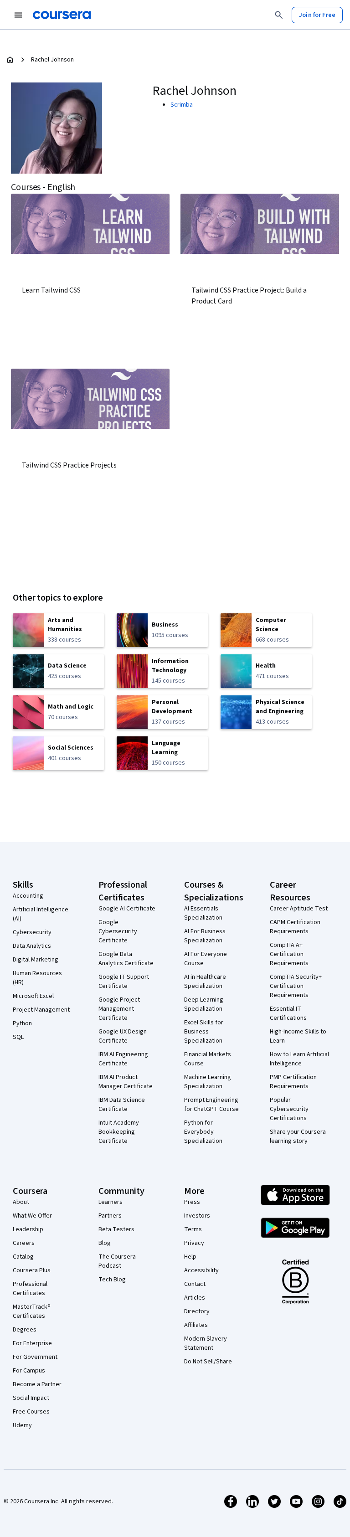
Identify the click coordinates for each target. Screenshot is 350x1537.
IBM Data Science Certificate (121, 1104)
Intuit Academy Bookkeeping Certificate (118, 1132)
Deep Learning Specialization (203, 1004)
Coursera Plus (32, 1270)
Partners (110, 1215)
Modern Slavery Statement (205, 1343)
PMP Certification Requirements (293, 1082)
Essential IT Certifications (288, 1013)
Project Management (41, 1009)
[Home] (10, 59)
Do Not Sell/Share (208, 1361)
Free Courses (31, 1411)
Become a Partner (37, 1384)
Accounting (28, 895)
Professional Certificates (30, 1289)
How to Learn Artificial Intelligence (299, 1059)
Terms (193, 1229)
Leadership (28, 1229)
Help (190, 1256)
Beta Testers (116, 1229)
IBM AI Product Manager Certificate (125, 1082)
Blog (104, 1243)
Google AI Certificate (126, 908)
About (21, 1202)
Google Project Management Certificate (119, 1009)
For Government (35, 1357)
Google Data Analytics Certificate (126, 959)
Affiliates (196, 1325)
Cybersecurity (32, 932)
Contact (195, 1284)
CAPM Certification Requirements (295, 927)
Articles (194, 1297)
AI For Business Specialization (205, 936)
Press (192, 1202)
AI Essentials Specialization (203, 913)
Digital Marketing (35, 959)
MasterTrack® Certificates (32, 1311)
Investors (197, 1215)
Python (22, 1023)
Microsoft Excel (33, 996)
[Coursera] (62, 15)
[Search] (279, 15)
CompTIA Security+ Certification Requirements (296, 986)
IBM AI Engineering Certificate (123, 1059)
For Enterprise (32, 1343)
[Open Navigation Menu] (18, 15)
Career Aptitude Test (299, 908)
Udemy (22, 1425)
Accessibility (201, 1270)
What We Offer (32, 1215)
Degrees (24, 1329)
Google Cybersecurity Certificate (117, 931)
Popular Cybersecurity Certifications (289, 1109)
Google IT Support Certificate (123, 981)
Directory (197, 1311)
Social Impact (31, 1398)
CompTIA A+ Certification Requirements (289, 954)
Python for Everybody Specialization (203, 1132)
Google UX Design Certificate (122, 1036)
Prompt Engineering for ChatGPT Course (211, 1104)
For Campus (29, 1370)
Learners (110, 1202)
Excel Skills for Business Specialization (203, 1031)
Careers (24, 1243)
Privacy (194, 1243)
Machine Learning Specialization (207, 1082)
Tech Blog (112, 1279)
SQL (18, 1037)
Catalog (23, 1256)
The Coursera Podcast (117, 1261)
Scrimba (181, 104)
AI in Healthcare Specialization (205, 981)
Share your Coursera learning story (298, 1136)
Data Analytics (32, 946)
